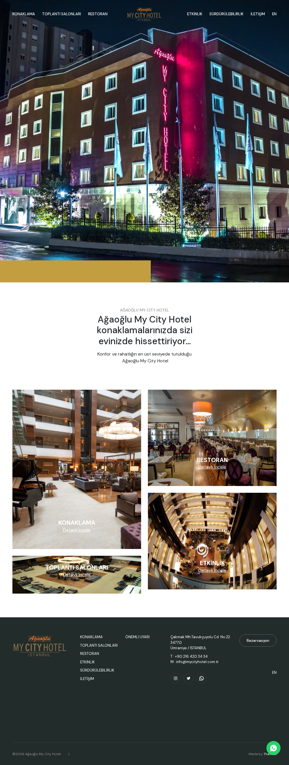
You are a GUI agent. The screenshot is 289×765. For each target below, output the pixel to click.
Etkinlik (87, 662)
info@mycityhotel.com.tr (197, 661)
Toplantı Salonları (61, 14)
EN (274, 14)
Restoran (98, 14)
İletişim (258, 14)
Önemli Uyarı (137, 637)
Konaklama (23, 14)
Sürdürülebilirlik (97, 670)
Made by (263, 754)
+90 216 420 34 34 (191, 656)
